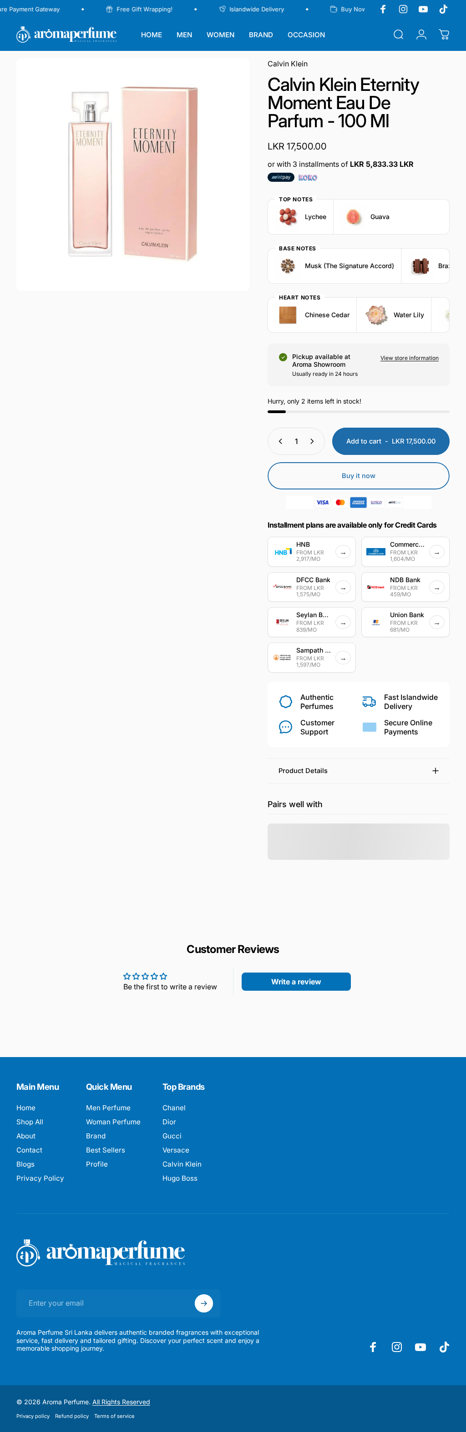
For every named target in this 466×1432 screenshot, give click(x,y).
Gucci (172, 1136)
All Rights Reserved (121, 1402)
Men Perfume (108, 1107)
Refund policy (72, 1416)
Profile (97, 1164)
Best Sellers (105, 1150)
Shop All (29, 1122)
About (25, 1136)
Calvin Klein (288, 63)
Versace (175, 1150)
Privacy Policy (40, 1178)
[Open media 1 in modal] (132, 174)
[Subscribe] (204, 1303)
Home (25, 1107)
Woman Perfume (113, 1122)
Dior (169, 1122)
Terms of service (114, 1416)
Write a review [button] (296, 981)
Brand (96, 1136)
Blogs (25, 1164)
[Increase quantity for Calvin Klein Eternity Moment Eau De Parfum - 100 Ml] (314, 441)
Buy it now (358, 476)
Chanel (174, 1107)
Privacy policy (33, 1416)
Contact (29, 1150)
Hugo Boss (180, 1178)
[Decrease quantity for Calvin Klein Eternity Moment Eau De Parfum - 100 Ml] (278, 441)
